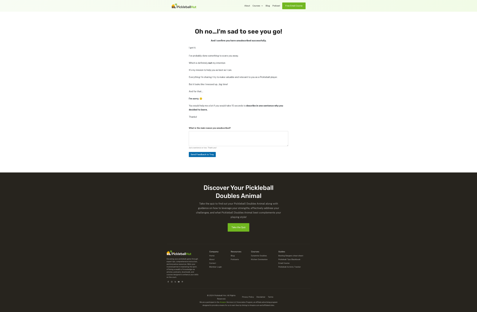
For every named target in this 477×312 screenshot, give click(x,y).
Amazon (223, 302)
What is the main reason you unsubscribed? (210, 128)
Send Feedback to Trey (202, 154)
